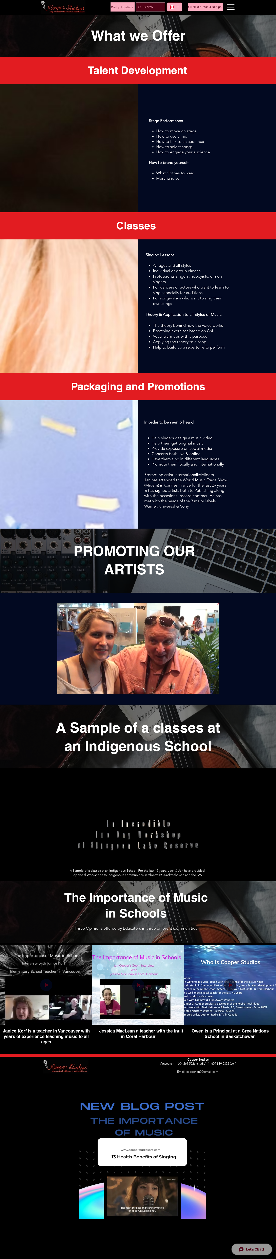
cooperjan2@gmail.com (202, 1072)
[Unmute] (69, 688)
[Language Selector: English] (174, 7)
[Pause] (62, 688)
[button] (231, 7)
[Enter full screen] (213, 688)
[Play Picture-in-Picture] (206, 688)
